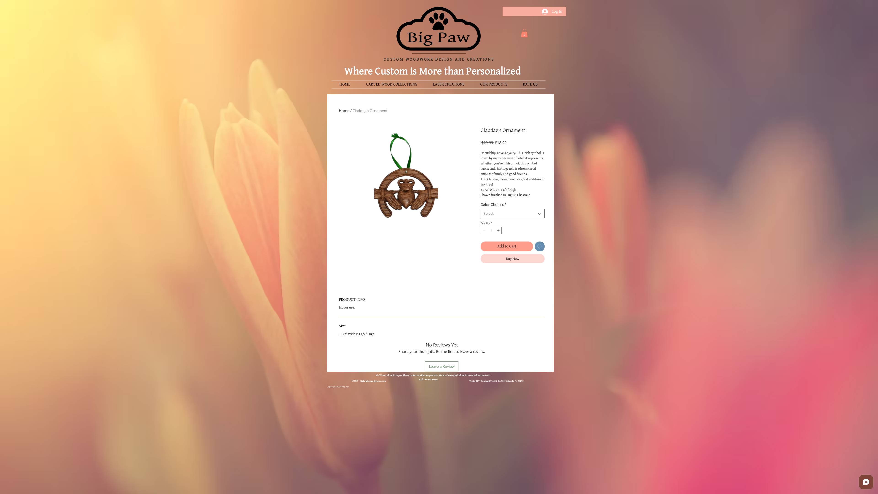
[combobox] (513, 213)
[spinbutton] (491, 230)
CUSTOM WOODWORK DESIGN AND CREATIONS (439, 59)
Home (344, 110)
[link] (524, 33)
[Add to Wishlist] (540, 246)
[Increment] (498, 230)
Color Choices (493, 204)
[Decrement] (483, 230)
